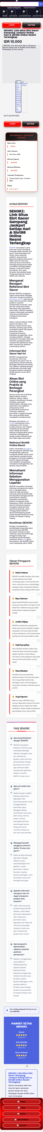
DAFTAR (31, 25)
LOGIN (11, 25)
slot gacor (28, 449)
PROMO (22, 1101)
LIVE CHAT (23, 1125)
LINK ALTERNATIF (22, 1119)
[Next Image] (39, 64)
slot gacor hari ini (16, 299)
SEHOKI (12, 248)
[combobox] (19, 4)
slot (24, 539)
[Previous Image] (4, 64)
